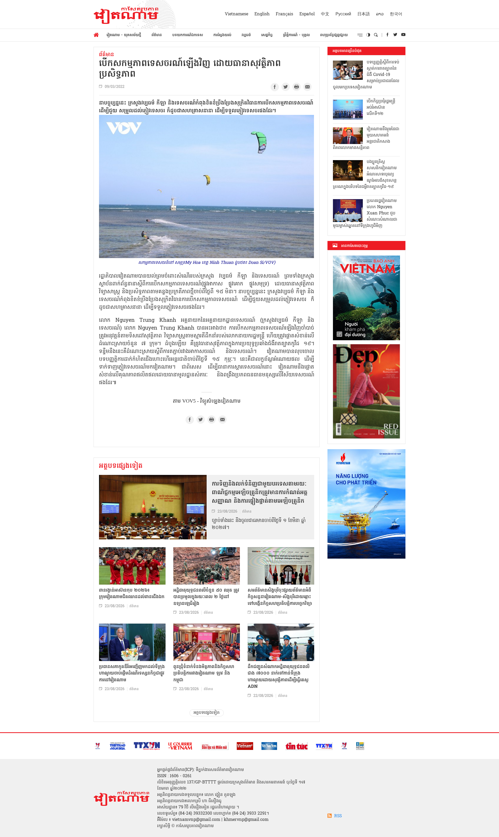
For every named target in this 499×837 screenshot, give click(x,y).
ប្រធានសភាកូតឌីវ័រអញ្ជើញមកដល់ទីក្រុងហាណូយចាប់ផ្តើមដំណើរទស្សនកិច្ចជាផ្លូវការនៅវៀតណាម (132, 673)
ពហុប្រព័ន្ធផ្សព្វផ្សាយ (334, 35)
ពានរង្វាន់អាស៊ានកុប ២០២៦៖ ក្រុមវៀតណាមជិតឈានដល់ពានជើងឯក (132, 593)
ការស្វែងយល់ (222, 35)
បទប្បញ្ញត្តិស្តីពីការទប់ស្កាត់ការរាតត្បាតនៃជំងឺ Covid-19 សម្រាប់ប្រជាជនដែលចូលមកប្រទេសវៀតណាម (366, 74)
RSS (338, 816)
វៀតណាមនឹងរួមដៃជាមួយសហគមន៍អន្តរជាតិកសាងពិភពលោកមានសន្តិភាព (366, 138)
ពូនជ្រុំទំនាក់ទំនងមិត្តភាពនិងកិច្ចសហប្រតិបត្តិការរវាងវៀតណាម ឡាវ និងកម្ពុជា (203, 673)
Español (307, 14)
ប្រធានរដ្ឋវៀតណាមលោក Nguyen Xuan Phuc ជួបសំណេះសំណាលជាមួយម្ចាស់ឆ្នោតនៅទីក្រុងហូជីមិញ (365, 213)
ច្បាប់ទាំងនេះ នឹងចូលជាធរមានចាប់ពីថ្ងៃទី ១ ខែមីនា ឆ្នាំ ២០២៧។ (259, 524)
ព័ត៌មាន (157, 35)
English (262, 14)
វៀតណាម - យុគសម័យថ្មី (124, 35)
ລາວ (380, 14)
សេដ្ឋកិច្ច (267, 35)
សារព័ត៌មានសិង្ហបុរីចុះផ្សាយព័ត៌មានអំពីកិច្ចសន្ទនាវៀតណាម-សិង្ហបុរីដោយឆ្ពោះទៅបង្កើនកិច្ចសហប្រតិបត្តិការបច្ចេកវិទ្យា (280, 597)
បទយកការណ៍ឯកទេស (187, 35)
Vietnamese (236, 14)
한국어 (396, 14)
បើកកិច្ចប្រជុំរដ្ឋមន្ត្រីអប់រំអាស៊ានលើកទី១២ (381, 107)
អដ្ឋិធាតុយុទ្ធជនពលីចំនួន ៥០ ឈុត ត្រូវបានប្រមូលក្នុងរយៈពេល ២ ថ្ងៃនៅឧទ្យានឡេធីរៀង (206, 597)
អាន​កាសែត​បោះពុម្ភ (354, 246)
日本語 (363, 14)
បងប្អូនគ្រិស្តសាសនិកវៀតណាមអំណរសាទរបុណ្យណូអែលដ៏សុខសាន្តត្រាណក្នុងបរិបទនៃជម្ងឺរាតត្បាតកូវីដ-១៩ (365, 174)
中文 (325, 14)
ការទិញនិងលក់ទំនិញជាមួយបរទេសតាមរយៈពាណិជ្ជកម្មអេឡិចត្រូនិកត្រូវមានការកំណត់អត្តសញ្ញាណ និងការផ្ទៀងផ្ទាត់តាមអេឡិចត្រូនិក (259, 493)
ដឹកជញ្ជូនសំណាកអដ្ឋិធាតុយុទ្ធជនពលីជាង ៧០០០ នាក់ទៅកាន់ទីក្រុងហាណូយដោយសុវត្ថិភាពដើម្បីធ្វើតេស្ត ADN (279, 677)
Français (284, 14)
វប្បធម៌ (246, 35)
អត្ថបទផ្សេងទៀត (121, 466)
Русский (343, 14)
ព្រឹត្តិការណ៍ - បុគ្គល (296, 35)
